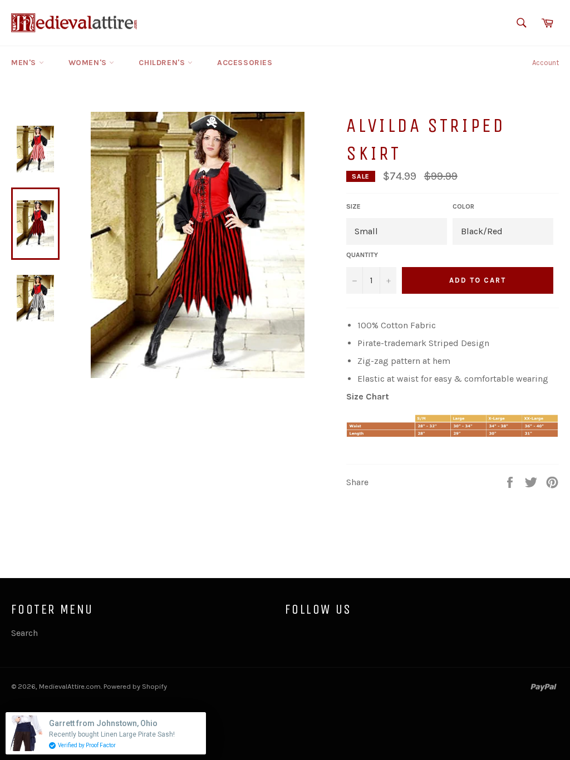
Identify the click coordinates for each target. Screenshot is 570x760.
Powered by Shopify (135, 686)
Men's (25, 62)
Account (545, 62)
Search (24, 633)
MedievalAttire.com (70, 686)
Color (463, 206)
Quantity (362, 255)
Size (353, 206)
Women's (89, 62)
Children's (163, 62)
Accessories (245, 62)
